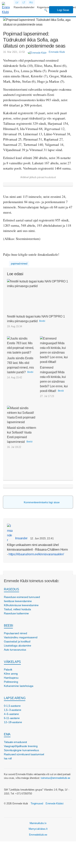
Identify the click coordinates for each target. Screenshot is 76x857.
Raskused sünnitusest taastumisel (24, 754)
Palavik (8, 669)
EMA (7, 734)
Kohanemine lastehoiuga (18, 685)
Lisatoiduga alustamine (17, 645)
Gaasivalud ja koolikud (17, 641)
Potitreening (11, 681)
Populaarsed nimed (15, 633)
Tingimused (37, 803)
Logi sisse (62, 9)
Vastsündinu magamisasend (20, 637)
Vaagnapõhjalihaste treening (20, 746)
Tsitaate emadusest (15, 742)
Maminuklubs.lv (38, 823)
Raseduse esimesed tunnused (22, 597)
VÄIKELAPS (12, 661)
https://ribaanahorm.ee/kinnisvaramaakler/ (36, 554)
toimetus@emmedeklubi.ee (55, 778)
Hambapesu (11, 677)
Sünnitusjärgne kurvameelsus (21, 750)
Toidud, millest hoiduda (17, 609)
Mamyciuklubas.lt (38, 828)
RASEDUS (11, 589)
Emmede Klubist (55, 803)
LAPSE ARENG (14, 698)
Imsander (20, 538)
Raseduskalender (24, 7)
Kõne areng (11, 673)
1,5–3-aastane (12, 709)
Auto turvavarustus (15, 649)
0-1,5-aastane (12, 705)
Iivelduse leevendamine (18, 601)
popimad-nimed (19, 263)
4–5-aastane (11, 713)
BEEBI (8, 625)
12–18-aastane (13, 722)
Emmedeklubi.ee (38, 834)
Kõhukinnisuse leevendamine (21, 605)
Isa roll (8, 758)
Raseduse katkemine (16, 613)
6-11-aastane (12, 718)
